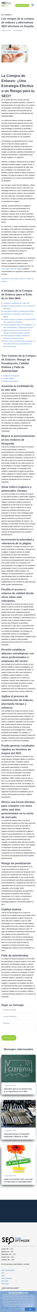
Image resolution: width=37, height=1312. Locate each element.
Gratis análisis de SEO (22, 5)
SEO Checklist (6, 1278)
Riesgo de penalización (11, 376)
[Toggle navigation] (32, 5)
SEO (3, 1276)
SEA (3, 1273)
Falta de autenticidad (10, 381)
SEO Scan (5, 1284)
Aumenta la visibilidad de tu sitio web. (16, 303)
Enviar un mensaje (9, 1037)
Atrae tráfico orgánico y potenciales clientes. (19, 311)
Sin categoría (6, 15)
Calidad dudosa (8, 378)
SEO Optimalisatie (8, 1270)
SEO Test (4, 1281)
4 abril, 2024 (6, 30)
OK (30, 1309)
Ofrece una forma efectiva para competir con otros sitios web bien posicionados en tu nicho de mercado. (19, 343)
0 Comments (17, 30)
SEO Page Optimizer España (11, 269)
